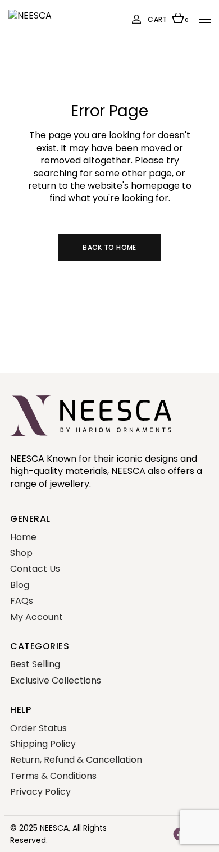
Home (23, 537)
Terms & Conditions (53, 775)
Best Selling (35, 664)
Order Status (38, 728)
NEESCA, (55, 827)
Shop (21, 552)
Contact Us (35, 568)
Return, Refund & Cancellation (76, 759)
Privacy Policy (40, 791)
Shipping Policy (43, 743)
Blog (19, 584)
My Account (36, 616)
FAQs (21, 600)
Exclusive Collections (55, 680)
